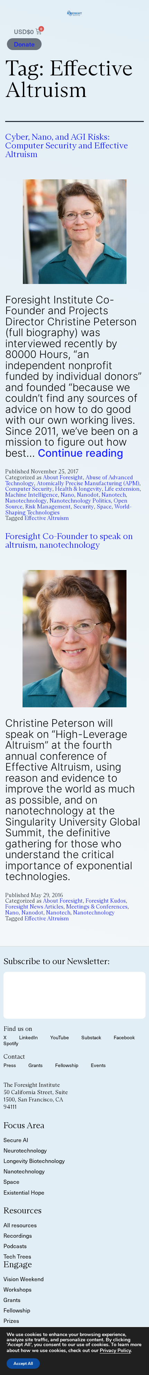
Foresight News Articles (34, 906)
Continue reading (80, 453)
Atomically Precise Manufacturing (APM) (88, 483)
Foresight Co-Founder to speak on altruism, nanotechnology (69, 540)
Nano (67, 494)
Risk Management (48, 506)
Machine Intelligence (31, 494)
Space (104, 506)
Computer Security (28, 489)
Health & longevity (78, 489)
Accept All (23, 1363)
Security (83, 506)
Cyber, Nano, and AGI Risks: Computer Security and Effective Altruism (66, 145)
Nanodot (88, 494)
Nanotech (114, 494)
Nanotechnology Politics (80, 500)
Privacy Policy (115, 1350)
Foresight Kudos (106, 900)
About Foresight (63, 477)
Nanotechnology (26, 500)
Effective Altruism (47, 518)
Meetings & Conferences (97, 906)
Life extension (122, 489)
